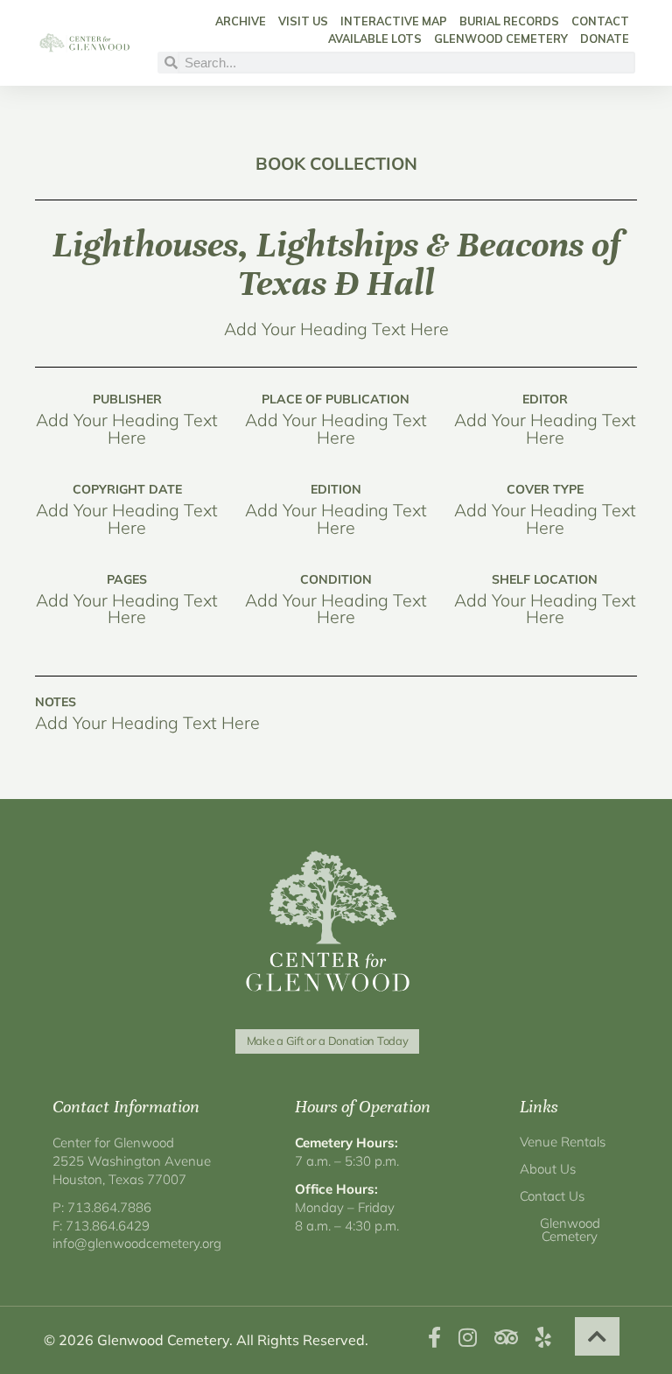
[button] (597, 1336)
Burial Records (509, 21)
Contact (600, 21)
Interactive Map (393, 21)
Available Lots (375, 39)
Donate (604, 39)
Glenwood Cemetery (501, 39)
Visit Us (303, 21)
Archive (240, 21)
